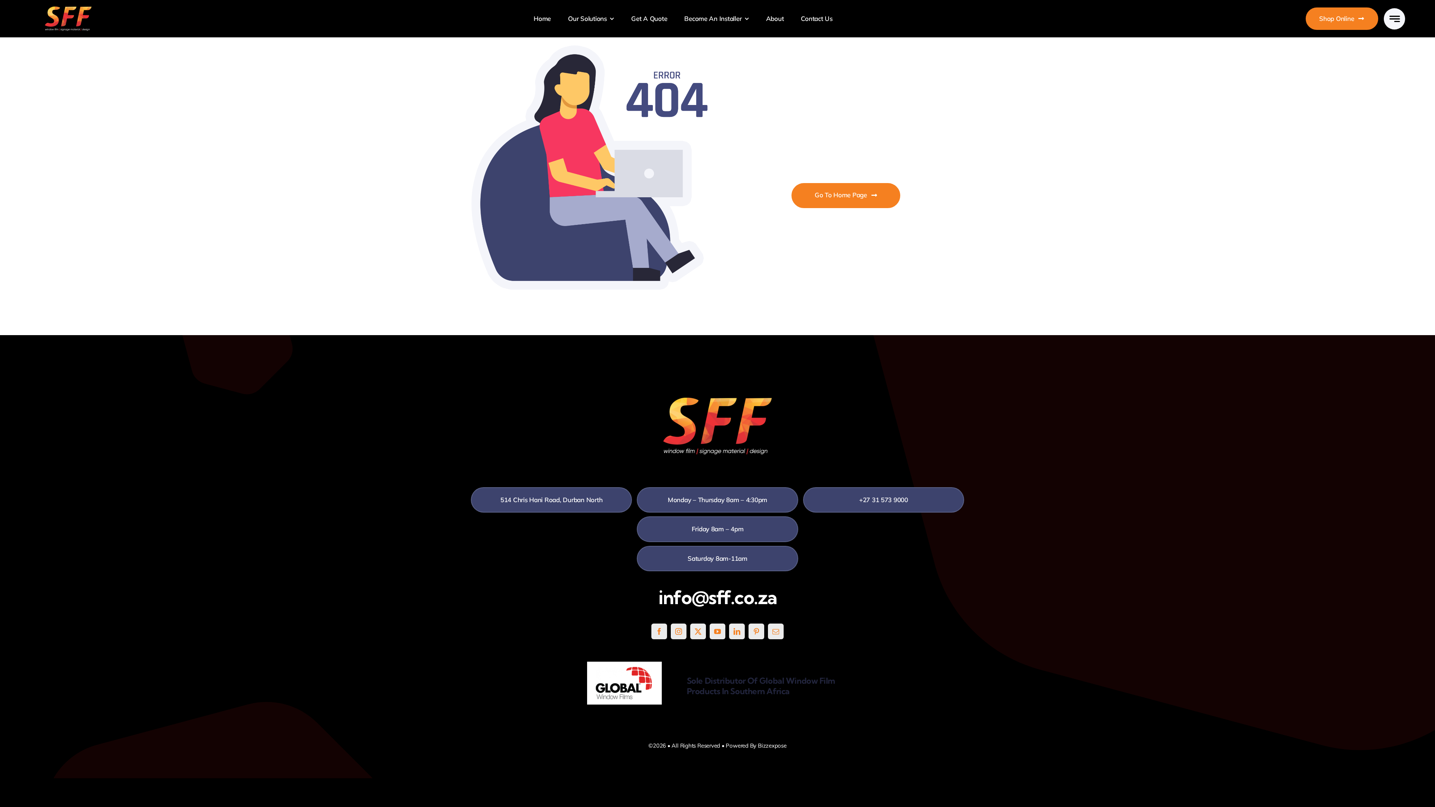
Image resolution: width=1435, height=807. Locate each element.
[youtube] (717, 631)
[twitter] (698, 631)
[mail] (776, 631)
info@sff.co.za (717, 597)
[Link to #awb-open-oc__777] (1394, 19)
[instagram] (678, 631)
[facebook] (659, 631)
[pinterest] (756, 631)
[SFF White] (68, 9)
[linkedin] (737, 631)
